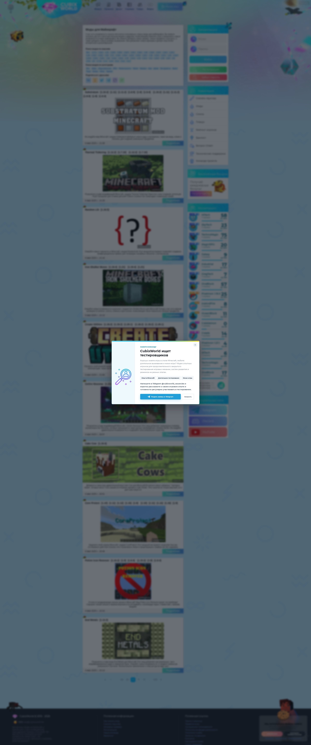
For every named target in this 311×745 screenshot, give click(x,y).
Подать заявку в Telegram (162, 397)
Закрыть (188, 397)
